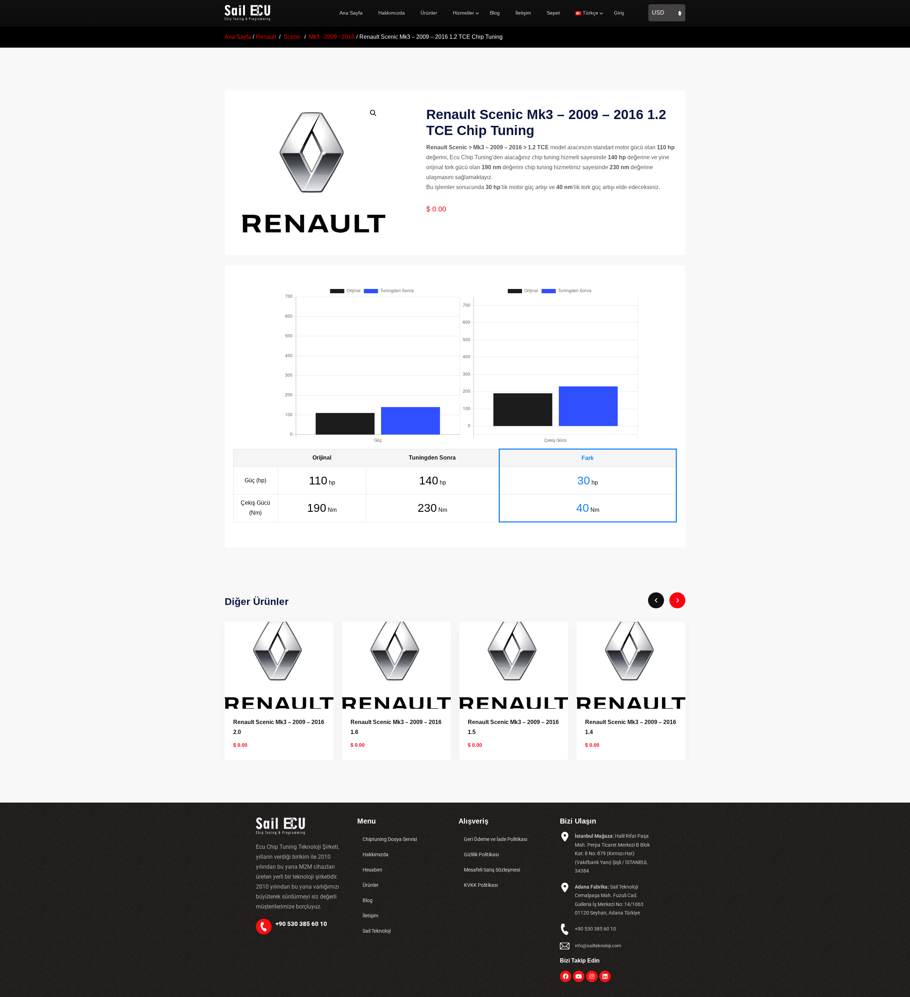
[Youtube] (578, 976)
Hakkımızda (391, 13)
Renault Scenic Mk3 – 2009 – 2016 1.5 (395, 727)
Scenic (292, 37)
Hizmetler (463, 13)
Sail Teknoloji (377, 931)
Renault (266, 37)
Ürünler (429, 13)
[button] (373, 113)
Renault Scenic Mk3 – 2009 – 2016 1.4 (513, 727)
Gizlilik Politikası (481, 854)
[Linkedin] (605, 976)
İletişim (523, 13)
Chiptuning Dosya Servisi (390, 839)
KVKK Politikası (481, 885)
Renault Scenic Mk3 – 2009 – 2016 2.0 (630, 727)
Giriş (619, 13)
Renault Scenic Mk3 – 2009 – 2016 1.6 (278, 727)
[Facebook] (565, 976)
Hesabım (372, 870)
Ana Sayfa (351, 13)
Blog (495, 13)
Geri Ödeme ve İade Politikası (495, 839)
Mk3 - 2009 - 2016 (331, 37)
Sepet (553, 13)
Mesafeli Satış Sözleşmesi (492, 870)
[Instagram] (592, 976)
